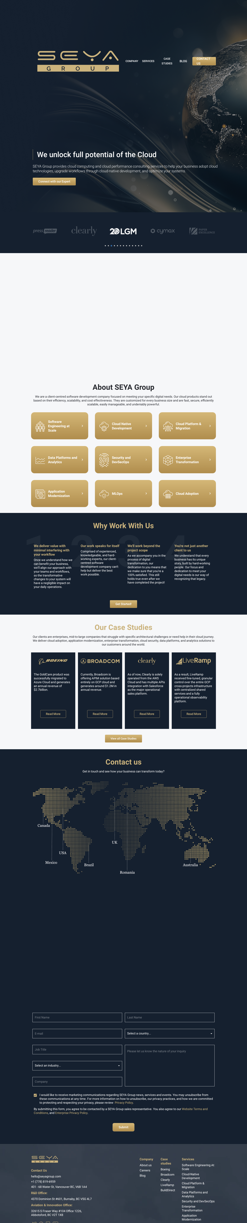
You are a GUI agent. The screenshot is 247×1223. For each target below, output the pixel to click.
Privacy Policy (124, 1102)
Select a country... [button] (139, 1033)
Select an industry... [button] (48, 1065)
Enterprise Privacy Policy (71, 1113)
